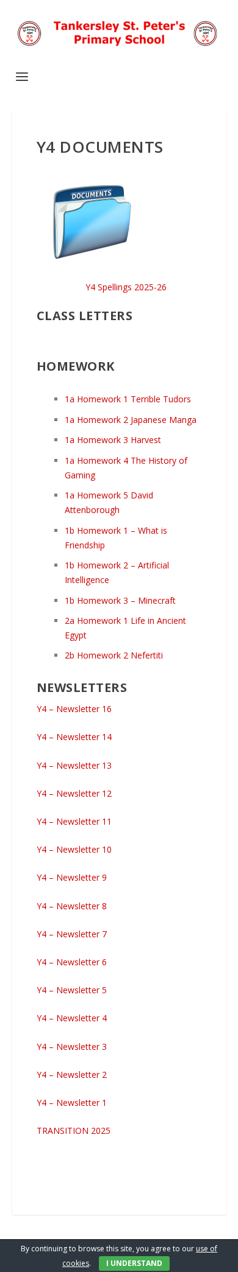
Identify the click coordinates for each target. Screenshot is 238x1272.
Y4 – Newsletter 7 (72, 934)
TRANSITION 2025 (73, 1130)
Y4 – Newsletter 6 (72, 962)
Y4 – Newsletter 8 (72, 906)
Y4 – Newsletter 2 (72, 1074)
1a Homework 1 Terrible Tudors (128, 399)
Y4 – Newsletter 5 (72, 990)
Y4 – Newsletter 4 (72, 1018)
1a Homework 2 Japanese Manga (131, 419)
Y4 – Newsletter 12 (74, 793)
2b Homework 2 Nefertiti (114, 655)
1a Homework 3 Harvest (113, 440)
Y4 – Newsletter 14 (74, 737)
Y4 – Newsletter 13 (74, 765)
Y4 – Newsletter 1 (72, 1102)
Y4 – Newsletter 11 (74, 821)
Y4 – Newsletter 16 (74, 709)
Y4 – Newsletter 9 (72, 877)
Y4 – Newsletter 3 (72, 1046)
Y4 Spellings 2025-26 (126, 287)
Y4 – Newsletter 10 (74, 849)
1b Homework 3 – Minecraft (120, 600)
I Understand (134, 1263)
